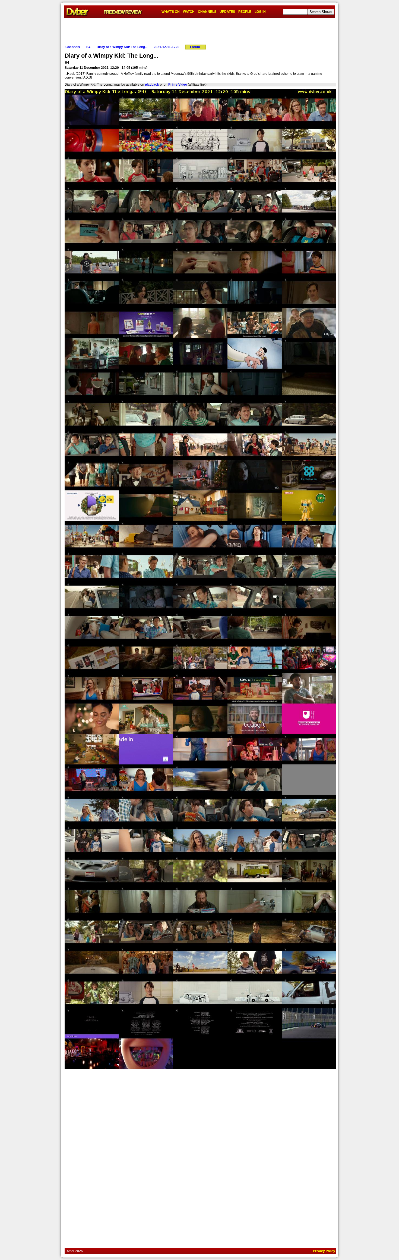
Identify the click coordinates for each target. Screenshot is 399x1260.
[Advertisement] (199, 30)
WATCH (189, 12)
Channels (72, 47)
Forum (195, 47)
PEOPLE (244, 12)
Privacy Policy (324, 1251)
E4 (88, 47)
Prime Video (177, 84)
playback (152, 84)
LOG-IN (260, 12)
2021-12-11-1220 (166, 47)
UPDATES (227, 12)
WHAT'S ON (171, 12)
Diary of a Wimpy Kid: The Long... (122, 47)
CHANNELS (207, 12)
